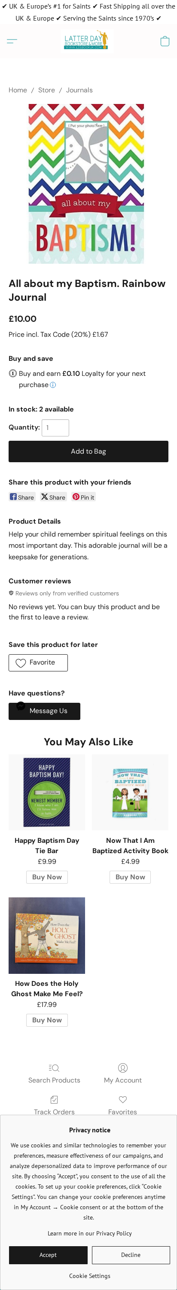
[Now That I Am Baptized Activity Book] (130, 792)
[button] (89, 41)
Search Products (54, 1080)
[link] (89, 1272)
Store (46, 90)
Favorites (122, 1111)
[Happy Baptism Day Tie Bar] (47, 792)
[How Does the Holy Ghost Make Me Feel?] (47, 935)
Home (18, 90)
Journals (79, 90)
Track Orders (54, 1111)
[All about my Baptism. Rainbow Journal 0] (88, 184)
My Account (123, 1080)
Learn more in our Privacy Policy (90, 1233)
